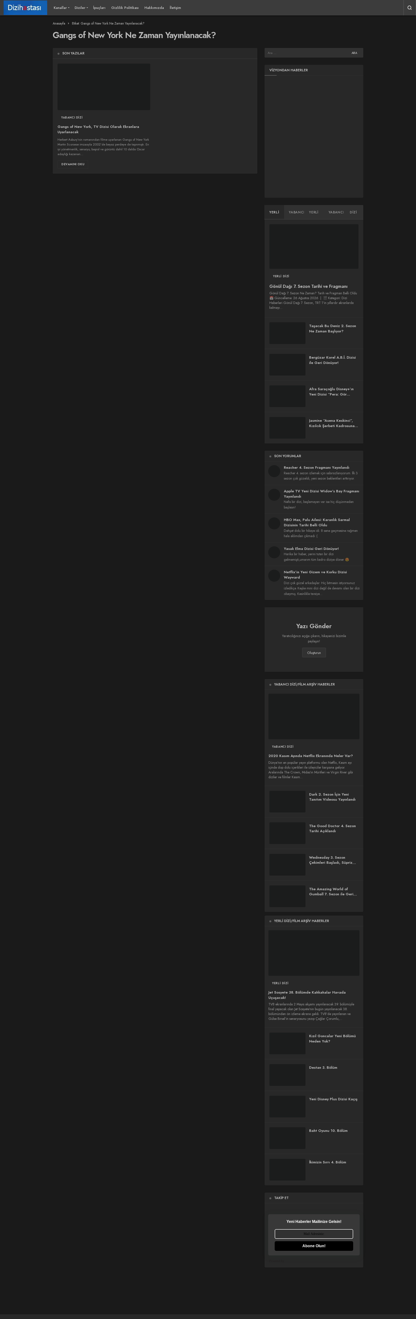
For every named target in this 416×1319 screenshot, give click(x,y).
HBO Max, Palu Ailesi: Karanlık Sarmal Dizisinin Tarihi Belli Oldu (317, 522)
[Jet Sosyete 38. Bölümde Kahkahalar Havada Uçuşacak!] (313, 953)
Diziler (80, 7)
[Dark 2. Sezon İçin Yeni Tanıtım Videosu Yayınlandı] (287, 801)
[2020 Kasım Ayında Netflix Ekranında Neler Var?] (313, 716)
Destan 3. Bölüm (323, 1067)
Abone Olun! (313, 1246)
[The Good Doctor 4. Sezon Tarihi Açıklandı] (287, 833)
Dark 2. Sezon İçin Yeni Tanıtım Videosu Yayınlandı (332, 797)
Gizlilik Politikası (125, 7)
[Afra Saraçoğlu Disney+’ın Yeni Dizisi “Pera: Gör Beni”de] (287, 396)
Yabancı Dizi (72, 117)
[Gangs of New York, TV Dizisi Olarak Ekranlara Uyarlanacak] (104, 87)
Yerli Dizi (281, 276)
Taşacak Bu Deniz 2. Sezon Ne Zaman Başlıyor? (332, 328)
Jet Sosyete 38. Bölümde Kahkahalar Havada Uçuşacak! (307, 995)
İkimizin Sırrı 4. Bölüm (327, 1162)
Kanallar (60, 7)
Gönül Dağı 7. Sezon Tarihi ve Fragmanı (308, 286)
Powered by (276, 1261)
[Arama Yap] (410, 7)
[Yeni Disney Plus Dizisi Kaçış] (287, 1106)
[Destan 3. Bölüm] (287, 1075)
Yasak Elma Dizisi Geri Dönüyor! (311, 548)
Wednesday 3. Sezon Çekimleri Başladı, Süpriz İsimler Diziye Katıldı (330, 863)
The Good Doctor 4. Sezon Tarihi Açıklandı (332, 828)
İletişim (175, 7)
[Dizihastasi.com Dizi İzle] (25, 7)
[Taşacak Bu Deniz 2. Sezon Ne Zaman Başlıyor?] (287, 333)
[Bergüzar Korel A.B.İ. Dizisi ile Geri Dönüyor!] (287, 365)
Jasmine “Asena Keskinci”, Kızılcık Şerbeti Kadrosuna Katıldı (332, 426)
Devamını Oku (72, 164)
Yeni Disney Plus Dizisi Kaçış (333, 1099)
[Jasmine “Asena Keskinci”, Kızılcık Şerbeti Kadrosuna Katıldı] (287, 428)
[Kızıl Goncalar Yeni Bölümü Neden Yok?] (287, 1043)
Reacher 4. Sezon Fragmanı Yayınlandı (316, 467)
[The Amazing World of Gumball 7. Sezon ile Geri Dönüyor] (287, 896)
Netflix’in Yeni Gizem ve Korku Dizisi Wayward (315, 574)
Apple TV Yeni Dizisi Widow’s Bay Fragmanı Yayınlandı (321, 493)
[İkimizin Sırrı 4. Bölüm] (287, 1170)
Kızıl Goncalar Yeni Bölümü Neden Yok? (332, 1039)
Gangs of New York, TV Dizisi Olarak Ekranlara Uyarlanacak (98, 129)
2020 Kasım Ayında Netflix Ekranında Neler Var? (310, 756)
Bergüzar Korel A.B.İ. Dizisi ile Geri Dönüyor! (332, 360)
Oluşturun (314, 652)
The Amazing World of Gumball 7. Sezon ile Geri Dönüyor (331, 894)
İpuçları (99, 7)
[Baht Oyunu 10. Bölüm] (287, 1138)
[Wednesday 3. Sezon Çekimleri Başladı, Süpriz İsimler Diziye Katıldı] (287, 865)
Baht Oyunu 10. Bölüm (328, 1130)
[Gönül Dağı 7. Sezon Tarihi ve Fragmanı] (313, 246)
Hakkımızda (154, 7)
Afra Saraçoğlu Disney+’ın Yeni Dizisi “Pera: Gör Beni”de (331, 394)
